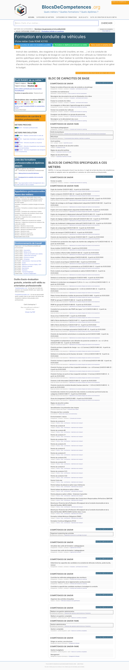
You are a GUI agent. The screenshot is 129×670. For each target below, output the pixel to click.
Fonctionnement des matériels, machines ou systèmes (77, 138)
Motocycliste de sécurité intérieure (29, 173)
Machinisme (25, 268)
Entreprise (26, 259)
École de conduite (29, 257)
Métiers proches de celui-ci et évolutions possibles (33, 45)
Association (27, 250)
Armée (24, 262)
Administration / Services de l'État (31, 261)
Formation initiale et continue (53, 31)
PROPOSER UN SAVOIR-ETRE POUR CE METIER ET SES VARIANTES (95, 73)
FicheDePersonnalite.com (22, 294)
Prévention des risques (73, 409)
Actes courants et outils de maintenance (77, 93)
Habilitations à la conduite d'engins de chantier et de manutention (84, 191)
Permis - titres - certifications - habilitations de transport (70, 423)
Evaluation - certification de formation (79, 88)
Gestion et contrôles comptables (79, 617)
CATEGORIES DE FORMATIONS (66, 17)
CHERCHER (106, 23)
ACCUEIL (31, 17)
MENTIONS (80, 664)
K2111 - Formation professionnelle (28, 127)
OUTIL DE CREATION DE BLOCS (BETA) (103, 17)
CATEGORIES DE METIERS (45, 17)
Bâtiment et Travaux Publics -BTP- (32, 264)
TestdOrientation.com (21, 288)
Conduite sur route (61, 147)
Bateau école (27, 252)
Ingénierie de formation (75, 547)
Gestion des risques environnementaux (68, 413)
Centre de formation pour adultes (33, 254)
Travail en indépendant (29, 273)
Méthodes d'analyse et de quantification (70, 600)
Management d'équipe (74, 643)
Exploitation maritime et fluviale (64, 152)
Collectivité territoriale (30, 255)
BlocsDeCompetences (71, 7)
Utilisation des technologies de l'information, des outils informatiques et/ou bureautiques (85, 133)
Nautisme (24, 270)
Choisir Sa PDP (30, 312)
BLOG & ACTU (83, 17)
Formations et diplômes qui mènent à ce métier (71, 45)
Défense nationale (27, 266)
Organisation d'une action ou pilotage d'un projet (75, 535)
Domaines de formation (75, 418)
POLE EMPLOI (106, 31)
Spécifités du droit (68, 143)
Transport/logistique (27, 271)
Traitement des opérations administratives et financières (77, 613)
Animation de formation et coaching (78, 107)
